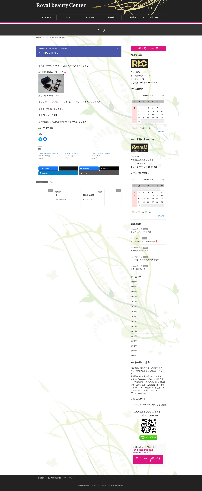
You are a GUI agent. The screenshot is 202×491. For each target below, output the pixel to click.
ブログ (116, 48)
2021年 (134, 301)
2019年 (134, 311)
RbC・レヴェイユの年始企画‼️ (144, 241)
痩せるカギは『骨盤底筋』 (142, 232)
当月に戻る (161, 132)
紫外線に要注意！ (71, 153)
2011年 (134, 351)
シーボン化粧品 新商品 (101, 153)
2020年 (134, 306)
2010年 (134, 356)
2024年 (134, 291)
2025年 (134, 287)
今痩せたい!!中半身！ (139, 250)
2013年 (134, 341)
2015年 (134, 331)
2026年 (134, 282)
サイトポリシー (70, 477)
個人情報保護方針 (54, 477)
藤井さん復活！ (89, 195)
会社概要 (41, 477)
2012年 (134, 346)
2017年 (134, 321)
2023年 (134, 296)
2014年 (134, 336)
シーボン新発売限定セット (48, 153)
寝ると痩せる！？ (138, 269)
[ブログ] (44, 197)
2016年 (134, 326)
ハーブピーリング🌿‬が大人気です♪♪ (146, 259)
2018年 (134, 316)
